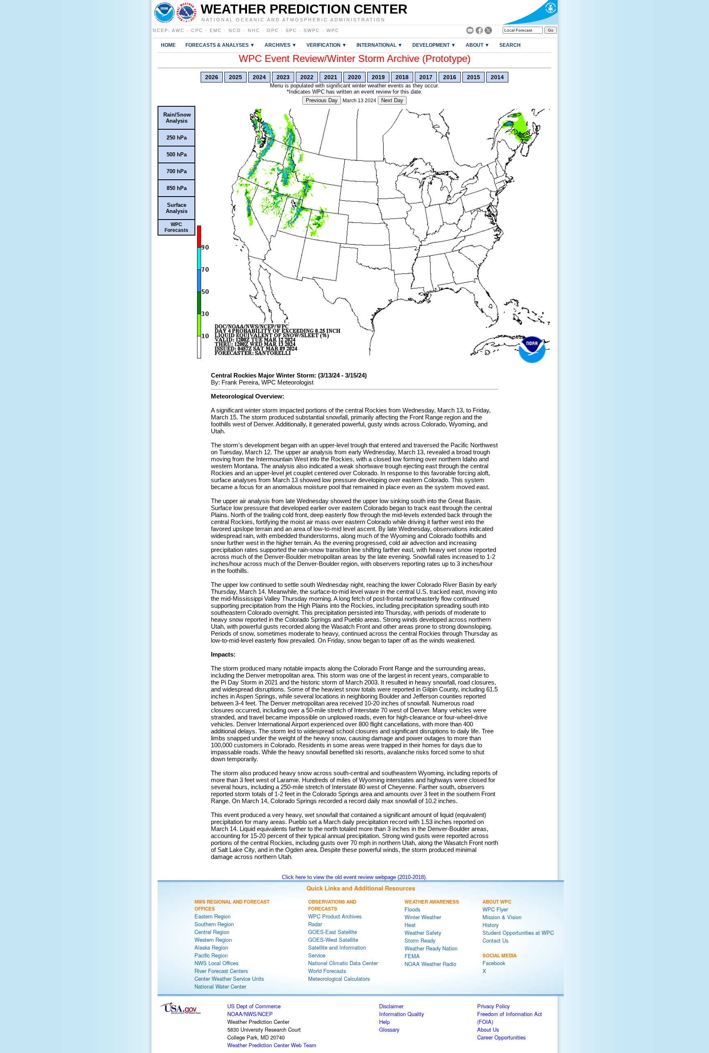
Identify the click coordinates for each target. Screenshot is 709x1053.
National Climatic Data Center (343, 963)
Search (510, 45)
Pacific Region (211, 955)
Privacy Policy (493, 1006)
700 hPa (177, 171)
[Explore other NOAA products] (164, 12)
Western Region (213, 939)
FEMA (412, 956)
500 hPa (177, 154)
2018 (402, 77)
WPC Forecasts (176, 227)
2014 (497, 77)
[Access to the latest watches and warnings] (186, 12)
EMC (216, 30)
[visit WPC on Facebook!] (479, 31)
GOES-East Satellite (332, 932)
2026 (211, 77)
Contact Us (495, 940)
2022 (306, 77)
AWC (178, 30)
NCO (235, 30)
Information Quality (401, 1014)
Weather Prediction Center (304, 9)
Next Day (392, 100)
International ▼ (380, 45)
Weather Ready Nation (431, 948)
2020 (354, 77)
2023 (283, 77)
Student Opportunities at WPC (518, 932)
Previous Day (322, 100)
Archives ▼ (281, 45)
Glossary (389, 1029)
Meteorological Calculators (339, 978)
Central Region (211, 932)
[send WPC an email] (470, 31)
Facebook (494, 963)
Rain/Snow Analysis (177, 118)
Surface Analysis (177, 208)
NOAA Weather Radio (430, 964)
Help (384, 1022)
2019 (378, 77)
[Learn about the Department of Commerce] (530, 12)
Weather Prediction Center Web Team (271, 1045)
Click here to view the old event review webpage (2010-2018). (354, 877)
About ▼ (477, 45)
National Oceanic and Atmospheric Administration (293, 19)
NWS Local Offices (216, 963)
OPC (273, 30)
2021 (330, 77)
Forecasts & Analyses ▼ (220, 45)
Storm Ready (420, 940)
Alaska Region (211, 947)
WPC (333, 30)
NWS (250, 1014)
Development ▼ (434, 45)
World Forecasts (327, 971)
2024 (259, 77)
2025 (235, 77)
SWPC (312, 30)
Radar (315, 924)
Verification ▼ (326, 45)
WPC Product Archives (334, 916)
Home (168, 45)
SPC (291, 30)
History (491, 925)
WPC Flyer (495, 909)
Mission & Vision (502, 917)
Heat (410, 925)
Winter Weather (423, 917)
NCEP (160, 30)
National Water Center (220, 986)
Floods (412, 909)
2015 (473, 77)
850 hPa (177, 188)
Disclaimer (391, 1006)
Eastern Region (212, 916)
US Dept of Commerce (254, 1006)
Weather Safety (423, 932)
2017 (425, 77)
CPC (197, 30)
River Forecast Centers (221, 971)
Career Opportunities (501, 1037)
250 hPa (177, 138)
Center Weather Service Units (229, 978)
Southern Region (214, 924)
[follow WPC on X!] (488, 31)
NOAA (234, 1014)
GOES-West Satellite (333, 939)
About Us (488, 1029)
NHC (254, 30)
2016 (449, 77)
